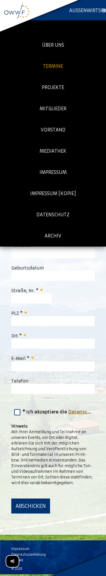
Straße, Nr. (23, 290)
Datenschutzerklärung (28, 554)
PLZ (15, 313)
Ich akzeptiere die (60, 412)
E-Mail (19, 358)
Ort (15, 335)
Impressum (20, 549)
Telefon (20, 381)
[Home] (17, 11)
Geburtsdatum (27, 268)
